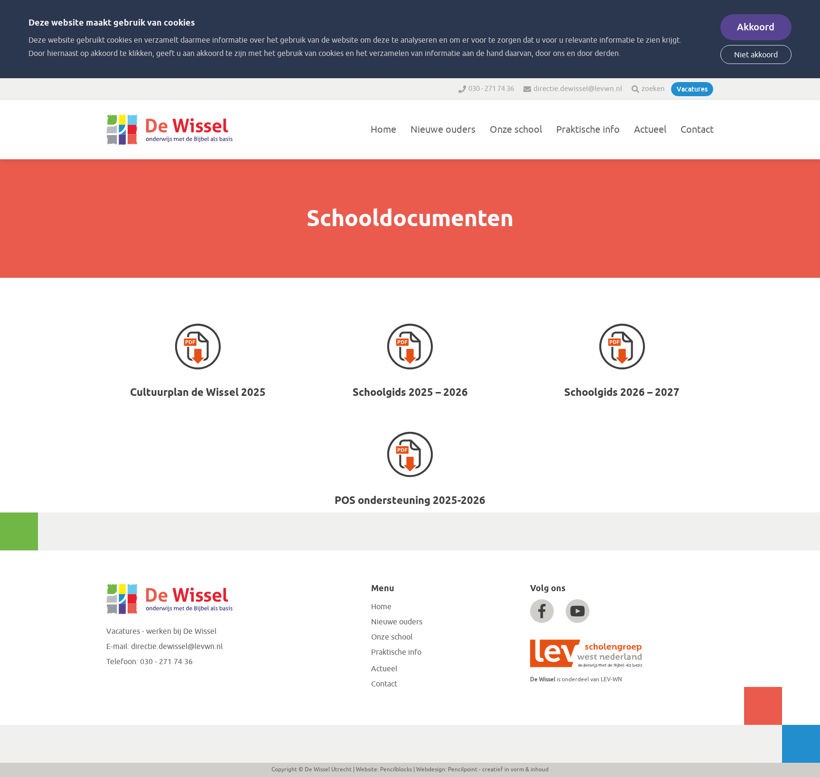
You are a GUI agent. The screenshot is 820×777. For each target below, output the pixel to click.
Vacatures (692, 89)
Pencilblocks (396, 769)
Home (383, 130)
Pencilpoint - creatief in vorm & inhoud (498, 769)
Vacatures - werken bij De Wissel (161, 631)
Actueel (650, 130)
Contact (697, 130)
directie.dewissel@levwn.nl (577, 88)
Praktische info (588, 130)
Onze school (516, 130)
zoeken (653, 88)
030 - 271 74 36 (491, 88)
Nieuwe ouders (442, 130)
